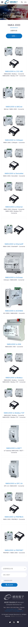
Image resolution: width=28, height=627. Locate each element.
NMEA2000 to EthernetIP (14, 244)
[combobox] (14, 568)
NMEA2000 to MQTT (14, 448)
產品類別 (12, 13)
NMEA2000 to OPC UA (14, 483)
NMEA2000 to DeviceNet (14, 173)
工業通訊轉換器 (9, 15)
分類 (13, 36)
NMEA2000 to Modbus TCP (14, 413)
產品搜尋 (10, 585)
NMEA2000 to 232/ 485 (14, 71)
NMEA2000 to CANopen (14, 140)
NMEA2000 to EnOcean (14, 277)
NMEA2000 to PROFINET (14, 550)
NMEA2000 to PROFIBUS (14, 517)
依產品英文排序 (8, 580)
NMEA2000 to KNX (14, 344)
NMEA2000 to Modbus (14, 378)
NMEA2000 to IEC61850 (14, 311)
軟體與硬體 (20, 13)
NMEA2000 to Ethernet (14, 207)
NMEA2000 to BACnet (14, 107)
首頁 (5, 13)
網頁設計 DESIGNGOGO (17, 616)
